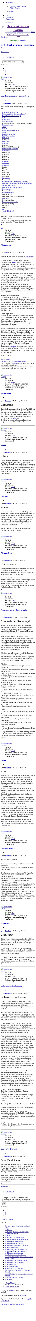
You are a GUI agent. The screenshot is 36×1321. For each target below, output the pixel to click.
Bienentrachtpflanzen (8, 134)
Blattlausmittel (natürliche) (10, 149)
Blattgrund (5, 143)
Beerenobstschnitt (7, 125)
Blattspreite (5, 161)
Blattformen (5, 141)
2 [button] (5, 70)
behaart (4, 127)
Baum (4, 117)
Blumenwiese (6, 178)
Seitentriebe (14, 418)
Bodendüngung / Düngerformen (12, 187)
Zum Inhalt (4, 37)
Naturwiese (29, 257)
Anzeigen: (5, 1198)
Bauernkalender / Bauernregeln (11, 116)
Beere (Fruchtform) (8, 121)
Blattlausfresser (6, 150)
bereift (4, 132)
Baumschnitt (6, 119)
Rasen (14, 262)
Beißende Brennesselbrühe (10, 130)
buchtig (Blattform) (8, 211)
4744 (13, 84)
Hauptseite (23, 40)
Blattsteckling (6, 163)
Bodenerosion (6, 189)
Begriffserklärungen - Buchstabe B (15, 96)
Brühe (4, 209)
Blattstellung (6, 165)
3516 (13, 234)
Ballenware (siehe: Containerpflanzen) (14, 114)
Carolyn (3, 79)
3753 (13, 435)
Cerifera (3, 430)
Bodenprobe (6, 198)
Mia (2, 228)
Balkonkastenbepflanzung (10, 112)
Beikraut (4, 128)
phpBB (11, 1290)
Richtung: (18, 1199)
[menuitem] (17, 6)
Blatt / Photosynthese (8, 136)
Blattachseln (5, 138)
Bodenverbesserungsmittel (10, 202)
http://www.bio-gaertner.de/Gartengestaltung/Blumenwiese (14, 360)
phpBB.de (23, 1295)
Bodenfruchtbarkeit (8, 193)
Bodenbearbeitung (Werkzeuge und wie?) (15, 182)
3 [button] (5, 72)
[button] (5, 74)
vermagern (12, 347)
